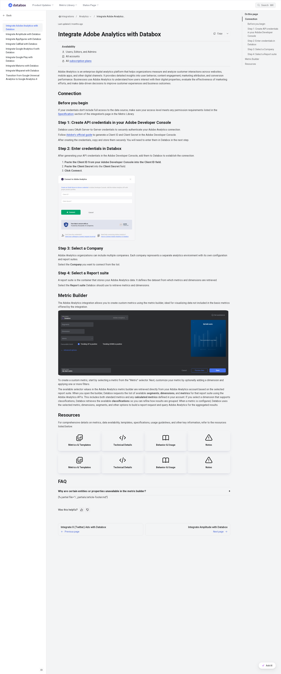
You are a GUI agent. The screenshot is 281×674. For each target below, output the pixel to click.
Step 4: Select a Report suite (262, 54)
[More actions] (227, 33)
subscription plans (80, 60)
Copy (219, 33)
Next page (218, 531)
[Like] (81, 509)
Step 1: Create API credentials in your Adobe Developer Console (263, 32)
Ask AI (269, 665)
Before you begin (256, 24)
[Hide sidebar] (41, 670)
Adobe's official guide (79, 134)
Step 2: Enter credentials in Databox (261, 43)
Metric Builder (252, 59)
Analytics (84, 16)
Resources (250, 64)
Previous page (72, 531)
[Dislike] (87, 509)
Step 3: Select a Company (261, 49)
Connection (251, 19)
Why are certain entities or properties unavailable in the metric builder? (102, 491)
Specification (66, 114)
